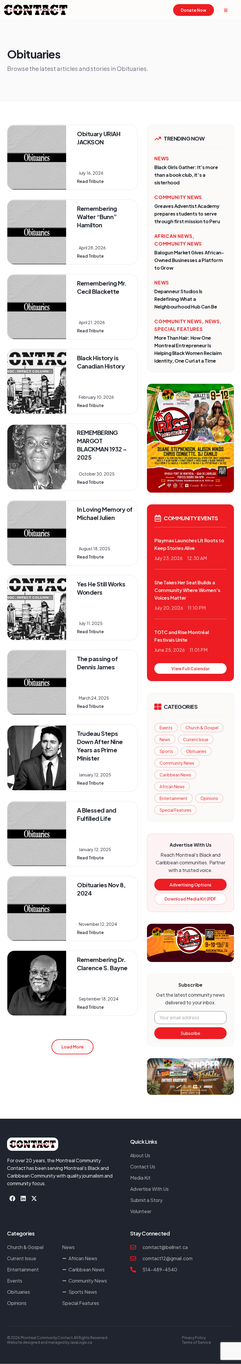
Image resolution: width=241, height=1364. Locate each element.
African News (172, 786)
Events (166, 727)
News (165, 739)
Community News (177, 763)
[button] (72, 1046)
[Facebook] (12, 1198)
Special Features (175, 810)
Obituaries (196, 751)
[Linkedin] (23, 1198)
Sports (166, 751)
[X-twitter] (34, 1198)
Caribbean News (175, 774)
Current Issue (195, 739)
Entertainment (174, 798)
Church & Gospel (201, 727)
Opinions (209, 798)
